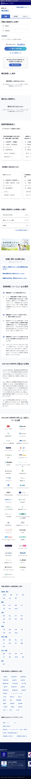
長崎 (16, 653)
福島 (16, 598)
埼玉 (22, 605)
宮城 (23, 595)
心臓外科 (22, 687)
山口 (4, 643)
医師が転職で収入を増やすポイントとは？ (14, 273)
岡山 (16, 640)
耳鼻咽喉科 (19, 700)
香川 (16, 643)
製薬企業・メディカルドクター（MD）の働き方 (15, 729)
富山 (10, 615)
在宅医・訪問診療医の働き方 (10, 733)
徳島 (10, 643)
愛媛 (22, 643)
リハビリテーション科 (17, 693)
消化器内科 (14, 676)
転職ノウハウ (6, 723)
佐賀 (10, 653)
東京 (10, 608)
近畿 (2, 626)
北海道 (4, 595)
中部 (2, 612)
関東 (2, 602)
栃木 (10, 605)
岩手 (17, 595)
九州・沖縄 (4, 650)
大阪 (22, 629)
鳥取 (4, 640)
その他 (17, 710)
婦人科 (20, 696)
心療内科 (22, 680)
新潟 (4, 615)
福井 (22, 615)
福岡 (4, 653)
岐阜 (16, 619)
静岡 (22, 619)
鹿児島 (16, 657)
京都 (16, 629)
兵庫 (4, 633)
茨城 (4, 605)
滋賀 (10, 629)
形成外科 (5, 693)
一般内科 (5, 676)
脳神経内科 (6, 683)
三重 (4, 629)
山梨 (4, 619)
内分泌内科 (15, 683)
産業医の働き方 (7, 726)
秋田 (4, 598)
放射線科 (20, 703)
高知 (4, 646)
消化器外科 (14, 687)
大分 (4, 657)
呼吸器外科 (6, 690)
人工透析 (5, 707)
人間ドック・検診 (7, 710)
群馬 (16, 605)
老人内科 (24, 683)
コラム (15, 723)
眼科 (11, 700)
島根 (10, 640)
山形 (10, 598)
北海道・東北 (4, 591)
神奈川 (16, 608)
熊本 (22, 653)
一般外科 (5, 687)
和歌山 (16, 633)
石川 (16, 615)
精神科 (4, 700)
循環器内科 (23, 676)
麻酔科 (12, 707)
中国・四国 (4, 637)
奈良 (10, 633)
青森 (11, 595)
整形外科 (24, 690)
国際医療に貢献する (22, 736)
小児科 (4, 696)
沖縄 (23, 657)
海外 (2, 661)
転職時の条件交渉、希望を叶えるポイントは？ (15, 278)
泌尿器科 (12, 703)
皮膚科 (4, 703)
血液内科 (14, 680)
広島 (22, 640)
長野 (10, 619)
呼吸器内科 (6, 680)
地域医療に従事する (8, 736)
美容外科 (20, 707)
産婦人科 (12, 696)
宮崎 (10, 657)
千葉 (4, 608)
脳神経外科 (15, 690)
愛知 (4, 622)
